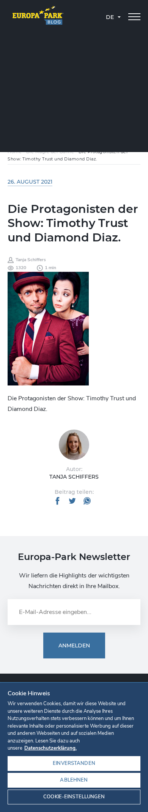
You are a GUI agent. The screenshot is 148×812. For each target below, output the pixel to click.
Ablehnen (74, 780)
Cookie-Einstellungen (74, 796)
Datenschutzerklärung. (50, 748)
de (110, 17)
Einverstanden (74, 763)
